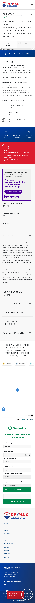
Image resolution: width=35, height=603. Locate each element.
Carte (26, 46)
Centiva (21, 600)
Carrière (7, 547)
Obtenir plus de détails (19, 54)
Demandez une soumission (13, 191)
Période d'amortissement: (13, 473)
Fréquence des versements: (13, 482)
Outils (6, 540)
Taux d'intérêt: (9, 466)
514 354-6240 (11, 576)
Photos (8, 46)
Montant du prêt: (10, 458)
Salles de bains (17, 136)
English (6, 557)
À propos (7, 533)
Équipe (6, 530)
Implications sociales (11, 537)
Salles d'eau (29, 136)
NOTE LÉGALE (16, 501)
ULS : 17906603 (7, 62)
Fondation (6, 221)
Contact (7, 553)
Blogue (6, 550)
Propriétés (8, 527)
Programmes (8, 543)
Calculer (18, 489)
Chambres (6, 136)
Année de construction (10, 213)
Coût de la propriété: (11, 443)
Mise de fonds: (9, 451)
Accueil (6, 523)
